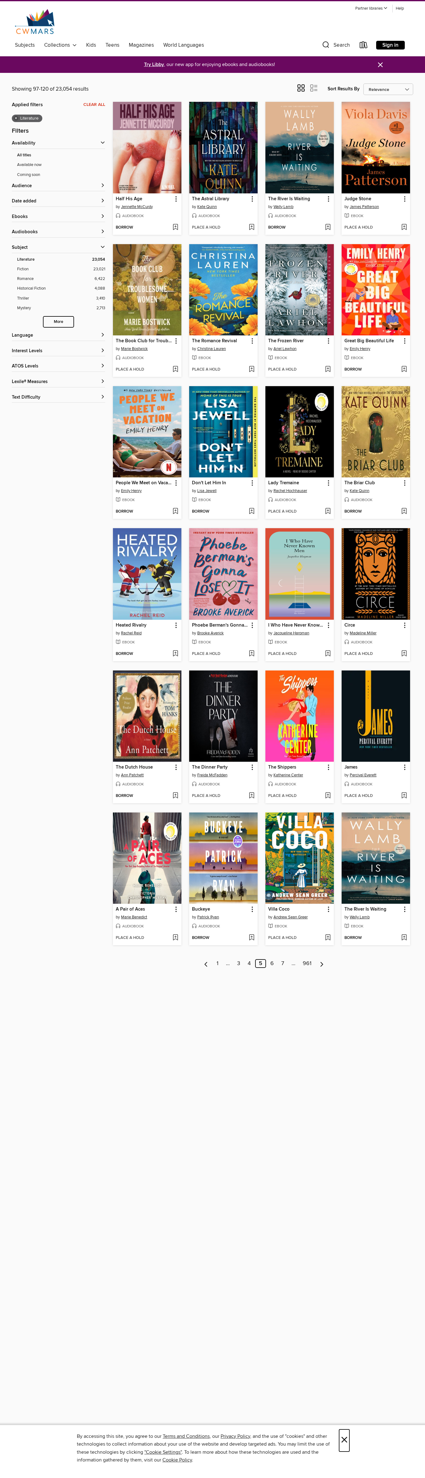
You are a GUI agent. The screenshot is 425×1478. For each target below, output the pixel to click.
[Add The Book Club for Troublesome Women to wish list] (175, 370)
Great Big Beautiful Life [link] (369, 341)
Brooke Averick (210, 633)
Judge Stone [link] (357, 199)
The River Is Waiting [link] (289, 199)
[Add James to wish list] (404, 796)
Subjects (25, 45)
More (58, 321)
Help (400, 8)
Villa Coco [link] (279, 909)
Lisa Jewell (207, 490)
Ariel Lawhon (285, 348)
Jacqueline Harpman (291, 633)
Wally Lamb (283, 206)
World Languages (183, 45)
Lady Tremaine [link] (283, 483)
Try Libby (154, 64)
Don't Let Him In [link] (209, 483)
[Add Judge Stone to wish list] (404, 228)
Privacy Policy (235, 1436)
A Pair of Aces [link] (130, 909)
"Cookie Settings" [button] (163, 1452)
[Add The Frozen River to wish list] (328, 370)
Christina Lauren (211, 348)
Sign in (390, 45)
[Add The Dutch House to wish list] (175, 796)
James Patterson (364, 206)
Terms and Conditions (186, 1436)
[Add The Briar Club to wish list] (404, 512)
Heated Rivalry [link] (131, 625)
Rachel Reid (131, 633)
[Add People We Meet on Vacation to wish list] (175, 512)
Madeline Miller (363, 633)
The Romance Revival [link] (214, 341)
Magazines (141, 45)
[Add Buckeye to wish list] (251, 938)
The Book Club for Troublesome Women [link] (144, 341)
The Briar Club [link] (359, 483)
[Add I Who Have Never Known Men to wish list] (328, 654)
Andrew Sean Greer (290, 917)
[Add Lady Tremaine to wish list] (328, 512)
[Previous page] (206, 963)
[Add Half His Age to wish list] (175, 228)
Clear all (94, 104)
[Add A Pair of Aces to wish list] (175, 938)
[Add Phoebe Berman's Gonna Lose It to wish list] (251, 654)
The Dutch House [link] (134, 767)
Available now (29, 164)
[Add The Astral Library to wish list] (251, 228)
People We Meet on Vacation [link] (144, 483)
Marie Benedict (134, 917)
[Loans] (363, 46)
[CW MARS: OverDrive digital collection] (34, 21)
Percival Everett (363, 775)
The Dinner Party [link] (210, 767)
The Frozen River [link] (286, 341)
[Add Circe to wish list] (404, 654)
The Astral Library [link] (210, 199)
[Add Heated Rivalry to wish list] (175, 654)
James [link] (350, 767)
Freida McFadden (212, 775)
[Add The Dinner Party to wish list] (251, 796)
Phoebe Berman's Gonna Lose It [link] (220, 625)
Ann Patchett (132, 775)
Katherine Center (288, 775)
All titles (24, 155)
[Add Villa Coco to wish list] (328, 938)
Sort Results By (344, 89)
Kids (91, 45)
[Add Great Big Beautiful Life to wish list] (404, 370)
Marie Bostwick (134, 348)
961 (307, 963)
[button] (371, 8)
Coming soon (28, 174)
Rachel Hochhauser (290, 490)
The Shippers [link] (282, 767)
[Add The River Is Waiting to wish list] (328, 228)
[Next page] (322, 963)
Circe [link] (349, 625)
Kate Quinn (207, 206)
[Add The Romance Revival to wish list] (251, 370)
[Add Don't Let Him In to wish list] (251, 512)
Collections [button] (58, 45)
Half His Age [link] (129, 199)
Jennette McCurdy (137, 206)
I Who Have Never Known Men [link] (296, 625)
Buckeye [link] (201, 909)
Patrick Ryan (208, 917)
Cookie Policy (177, 1460)
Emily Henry (360, 348)
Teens (112, 45)
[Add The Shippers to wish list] (328, 796)
